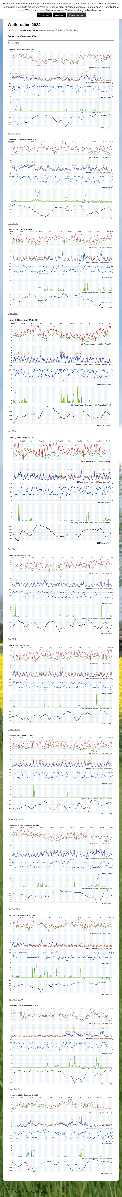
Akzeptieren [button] (44, 15)
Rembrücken (11, 1189)
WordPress (19, 1192)
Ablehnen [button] (59, 15)
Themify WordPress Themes (38, 1192)
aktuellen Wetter (30, 30)
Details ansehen (76, 15)
